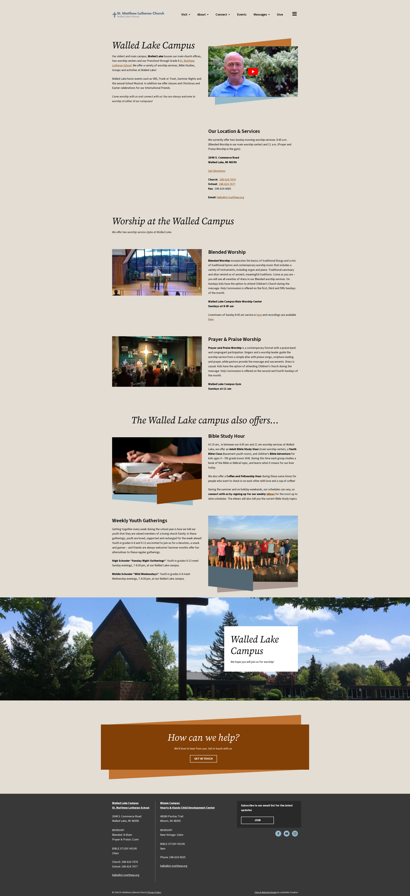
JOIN (257, 820)
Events (241, 14)
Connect (221, 14)
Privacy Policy (154, 892)
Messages (260, 14)
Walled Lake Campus (125, 803)
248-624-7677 (227, 184)
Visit (184, 14)
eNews (270, 494)
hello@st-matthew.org (230, 197)
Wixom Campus (170, 803)
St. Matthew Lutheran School (130, 808)
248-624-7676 (227, 180)
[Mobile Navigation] (294, 13)
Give (280, 14)
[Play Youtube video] (253, 71)
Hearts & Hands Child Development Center (187, 808)
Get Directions (216, 171)
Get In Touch (203, 759)
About (201, 14)
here (259, 315)
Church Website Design (266, 892)
